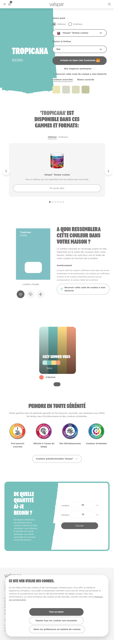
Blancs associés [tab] (85, 79)
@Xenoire (50, 377)
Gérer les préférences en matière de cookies (57, 629)
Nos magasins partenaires (78, 68)
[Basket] (9, 4)
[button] (4, 4)
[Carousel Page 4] (58, 202)
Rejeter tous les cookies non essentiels (56, 620)
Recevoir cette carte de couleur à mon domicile (81, 74)
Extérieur (63, 137)
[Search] (109, 4)
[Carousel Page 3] (55, 202)
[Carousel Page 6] (63, 202)
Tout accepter (56, 612)
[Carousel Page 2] (52, 202)
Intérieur (52, 137)
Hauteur (65, 515)
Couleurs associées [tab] (62, 79)
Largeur (65, 505)
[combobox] (79, 33)
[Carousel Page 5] (60, 202)
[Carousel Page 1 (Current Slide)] (50, 202)
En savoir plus (57, 188)
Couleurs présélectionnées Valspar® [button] (54, 458)
